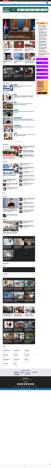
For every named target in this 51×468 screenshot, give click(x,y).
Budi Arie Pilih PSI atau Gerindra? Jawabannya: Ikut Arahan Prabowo (7, 50)
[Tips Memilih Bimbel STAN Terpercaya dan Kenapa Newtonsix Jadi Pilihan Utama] (11, 226)
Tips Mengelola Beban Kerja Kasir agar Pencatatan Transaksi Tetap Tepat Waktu (28, 168)
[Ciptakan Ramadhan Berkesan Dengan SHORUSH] (20, 164)
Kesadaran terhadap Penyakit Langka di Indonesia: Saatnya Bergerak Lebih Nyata (29, 247)
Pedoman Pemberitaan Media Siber (26, 386)
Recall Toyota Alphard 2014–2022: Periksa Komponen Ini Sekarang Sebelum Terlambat (28, 211)
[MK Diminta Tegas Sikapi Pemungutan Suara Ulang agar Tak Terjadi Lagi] (8, 71)
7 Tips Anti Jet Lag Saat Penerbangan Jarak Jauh (18, 341)
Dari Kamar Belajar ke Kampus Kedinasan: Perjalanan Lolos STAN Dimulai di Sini (28, 222)
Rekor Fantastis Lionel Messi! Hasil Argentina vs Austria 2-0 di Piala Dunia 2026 (24, 127)
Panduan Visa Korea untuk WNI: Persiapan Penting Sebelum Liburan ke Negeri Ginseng (26, 0)
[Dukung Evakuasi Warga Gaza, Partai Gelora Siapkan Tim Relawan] (19, 56)
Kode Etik (19, 3)
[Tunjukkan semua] (34, 144)
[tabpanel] (19, 29)
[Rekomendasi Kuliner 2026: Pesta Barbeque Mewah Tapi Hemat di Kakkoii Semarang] (8, 309)
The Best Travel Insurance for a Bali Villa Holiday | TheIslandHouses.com (29, 341)
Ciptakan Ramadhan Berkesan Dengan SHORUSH (28, 164)
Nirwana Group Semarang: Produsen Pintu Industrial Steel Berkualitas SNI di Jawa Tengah (24, 135)
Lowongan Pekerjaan (34, 386)
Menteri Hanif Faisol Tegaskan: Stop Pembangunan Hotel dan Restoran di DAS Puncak (29, 147)
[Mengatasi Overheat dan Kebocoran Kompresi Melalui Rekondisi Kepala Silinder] (20, 199)
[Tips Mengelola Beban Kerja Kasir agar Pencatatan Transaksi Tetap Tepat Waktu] (20, 168)
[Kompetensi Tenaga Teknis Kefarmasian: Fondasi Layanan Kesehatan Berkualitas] (8, 253)
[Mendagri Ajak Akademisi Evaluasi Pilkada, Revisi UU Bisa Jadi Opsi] (8, 56)
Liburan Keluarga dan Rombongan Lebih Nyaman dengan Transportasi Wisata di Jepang (29, 329)
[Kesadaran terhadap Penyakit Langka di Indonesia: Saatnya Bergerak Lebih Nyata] (29, 241)
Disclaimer (14, 3)
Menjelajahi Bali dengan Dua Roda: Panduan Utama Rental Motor (28, 203)
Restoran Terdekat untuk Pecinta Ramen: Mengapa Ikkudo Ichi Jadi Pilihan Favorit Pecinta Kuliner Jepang (19, 315)
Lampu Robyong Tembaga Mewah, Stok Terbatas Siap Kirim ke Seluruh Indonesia (12, 184)
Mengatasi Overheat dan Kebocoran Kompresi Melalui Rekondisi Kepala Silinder (29, 199)
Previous (3, 30)
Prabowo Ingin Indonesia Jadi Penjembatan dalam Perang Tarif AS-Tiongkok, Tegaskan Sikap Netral (29, 61)
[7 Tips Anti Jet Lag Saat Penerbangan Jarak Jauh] (19, 336)
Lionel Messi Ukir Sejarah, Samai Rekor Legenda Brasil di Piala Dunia (24, 112)
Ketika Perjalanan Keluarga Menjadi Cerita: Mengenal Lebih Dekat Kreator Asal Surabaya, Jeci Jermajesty (24, 96)
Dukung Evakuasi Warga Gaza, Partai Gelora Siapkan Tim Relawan (19, 61)
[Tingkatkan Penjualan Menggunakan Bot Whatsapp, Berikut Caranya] (4, 188)
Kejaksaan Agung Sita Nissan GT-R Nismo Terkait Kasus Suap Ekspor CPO (18, 76)
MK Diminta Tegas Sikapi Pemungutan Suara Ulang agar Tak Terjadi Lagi (7, 76)
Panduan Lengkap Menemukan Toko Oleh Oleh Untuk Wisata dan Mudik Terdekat (7, 341)
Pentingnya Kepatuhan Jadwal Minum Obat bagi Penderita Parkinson (18, 247)
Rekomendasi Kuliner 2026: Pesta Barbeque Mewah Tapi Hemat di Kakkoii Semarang (7, 315)
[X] (20, 384)
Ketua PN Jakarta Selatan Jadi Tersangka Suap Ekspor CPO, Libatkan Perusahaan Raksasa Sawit (28, 76)
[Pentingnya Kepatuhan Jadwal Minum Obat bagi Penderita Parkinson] (19, 241)
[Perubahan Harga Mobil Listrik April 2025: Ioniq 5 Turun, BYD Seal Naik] (20, 207)
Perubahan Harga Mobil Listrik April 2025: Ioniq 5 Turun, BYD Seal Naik (28, 207)
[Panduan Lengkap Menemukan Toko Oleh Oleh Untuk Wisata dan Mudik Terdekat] (8, 336)
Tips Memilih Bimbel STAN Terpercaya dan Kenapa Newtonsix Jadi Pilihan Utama (10, 233)
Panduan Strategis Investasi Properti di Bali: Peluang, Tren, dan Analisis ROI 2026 (29, 288)
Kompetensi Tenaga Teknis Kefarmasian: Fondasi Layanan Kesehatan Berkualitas (7, 258)
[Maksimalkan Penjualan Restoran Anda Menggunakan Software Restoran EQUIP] (4, 180)
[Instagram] (22, 384)
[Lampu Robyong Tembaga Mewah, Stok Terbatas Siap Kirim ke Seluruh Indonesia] (4, 184)
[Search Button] (47, 3)
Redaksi (11, 3)
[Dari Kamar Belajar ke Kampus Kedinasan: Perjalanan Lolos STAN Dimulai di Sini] (20, 222)
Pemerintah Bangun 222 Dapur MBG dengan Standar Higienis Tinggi (19, 300)
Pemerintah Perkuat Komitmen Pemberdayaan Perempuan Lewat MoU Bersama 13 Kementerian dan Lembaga (28, 155)
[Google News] (26, 384)
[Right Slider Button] (47, 5)
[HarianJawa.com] (6, 2)
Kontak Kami (18, 386)
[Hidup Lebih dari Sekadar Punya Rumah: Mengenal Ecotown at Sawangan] (19, 283)
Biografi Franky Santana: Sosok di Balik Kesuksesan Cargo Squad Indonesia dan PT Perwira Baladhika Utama (24, 120)
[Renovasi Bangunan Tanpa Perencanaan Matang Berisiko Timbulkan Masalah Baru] (29, 295)
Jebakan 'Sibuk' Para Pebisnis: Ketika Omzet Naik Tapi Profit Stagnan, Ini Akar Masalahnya (18, 37)
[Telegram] (33, 384)
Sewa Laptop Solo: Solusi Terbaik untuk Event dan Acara (28, 172)
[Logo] (25, 378)
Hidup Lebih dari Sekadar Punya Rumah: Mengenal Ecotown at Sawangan (18, 288)
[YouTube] (24, 384)
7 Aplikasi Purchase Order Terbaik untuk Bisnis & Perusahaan (28, 184)
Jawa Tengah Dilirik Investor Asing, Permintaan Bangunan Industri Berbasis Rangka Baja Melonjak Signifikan (8, 300)
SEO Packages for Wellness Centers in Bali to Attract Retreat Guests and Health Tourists (29, 180)
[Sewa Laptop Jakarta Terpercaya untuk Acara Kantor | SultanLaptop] (20, 176)
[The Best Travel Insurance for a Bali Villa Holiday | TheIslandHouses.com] (29, 336)
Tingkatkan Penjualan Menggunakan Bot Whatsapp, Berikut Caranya (12, 188)
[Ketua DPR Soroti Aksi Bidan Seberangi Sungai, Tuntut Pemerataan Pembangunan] (19, 44)
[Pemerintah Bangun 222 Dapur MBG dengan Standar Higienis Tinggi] (19, 295)
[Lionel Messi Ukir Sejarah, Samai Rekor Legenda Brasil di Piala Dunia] (8, 113)
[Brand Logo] (16, 372)
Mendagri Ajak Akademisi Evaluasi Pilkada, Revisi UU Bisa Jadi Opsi (8, 61)
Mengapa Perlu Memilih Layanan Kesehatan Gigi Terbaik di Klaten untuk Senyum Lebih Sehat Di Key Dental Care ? (7, 247)
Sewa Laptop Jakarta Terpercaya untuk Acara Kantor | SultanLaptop (28, 176)
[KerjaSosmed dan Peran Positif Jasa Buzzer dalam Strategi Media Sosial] (8, 87)
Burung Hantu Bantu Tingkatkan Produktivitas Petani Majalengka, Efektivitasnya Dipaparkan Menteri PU (28, 151)
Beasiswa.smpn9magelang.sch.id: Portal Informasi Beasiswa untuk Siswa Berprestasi (28, 226)
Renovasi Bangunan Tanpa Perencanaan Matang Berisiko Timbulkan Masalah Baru (29, 300)
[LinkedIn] (31, 384)
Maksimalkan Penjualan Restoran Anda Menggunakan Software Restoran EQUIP (12, 180)
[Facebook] (18, 384)
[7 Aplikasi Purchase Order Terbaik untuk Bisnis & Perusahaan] (20, 184)
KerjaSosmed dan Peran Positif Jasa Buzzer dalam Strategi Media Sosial (23, 86)
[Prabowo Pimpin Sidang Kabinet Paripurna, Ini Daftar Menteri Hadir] (30, 44)
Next (34, 30)
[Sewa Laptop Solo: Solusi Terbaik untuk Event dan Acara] (20, 172)
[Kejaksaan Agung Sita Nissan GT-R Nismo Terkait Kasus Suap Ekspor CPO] (18, 71)
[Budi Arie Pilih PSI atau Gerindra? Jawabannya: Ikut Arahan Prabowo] (8, 44)
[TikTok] (29, 384)
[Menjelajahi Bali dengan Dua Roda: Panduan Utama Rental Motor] (20, 203)
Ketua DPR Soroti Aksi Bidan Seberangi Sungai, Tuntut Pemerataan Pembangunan (18, 50)
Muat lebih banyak (19, 141)
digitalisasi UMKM (7, 34)
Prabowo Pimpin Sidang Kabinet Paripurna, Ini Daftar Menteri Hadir (29, 50)
